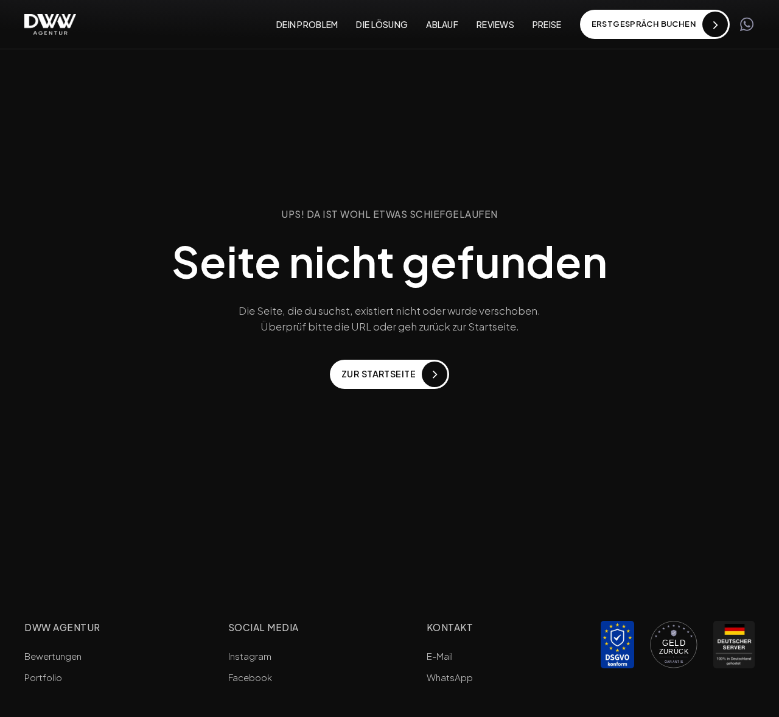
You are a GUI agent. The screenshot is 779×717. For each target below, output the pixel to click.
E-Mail (440, 656)
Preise (547, 24)
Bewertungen (53, 656)
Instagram (249, 656)
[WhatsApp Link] (747, 24)
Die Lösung (382, 24)
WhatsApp (450, 677)
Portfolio (43, 677)
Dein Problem (307, 24)
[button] (655, 24)
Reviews (495, 24)
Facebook (250, 677)
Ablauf (442, 24)
